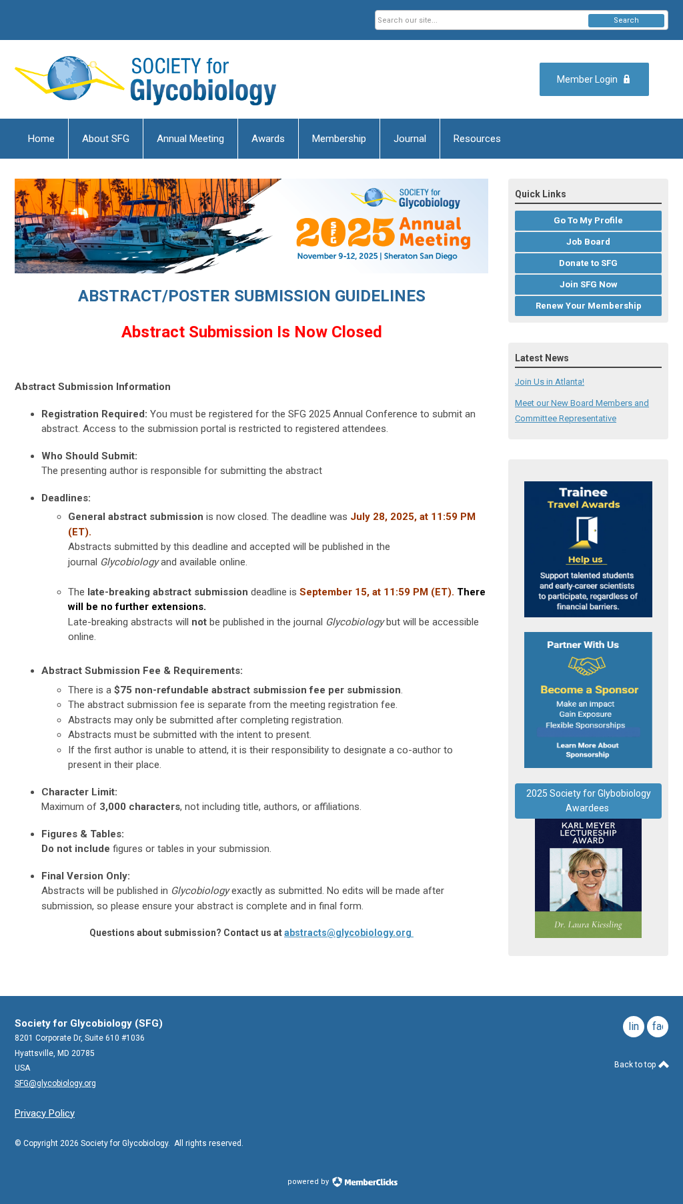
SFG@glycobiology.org (55, 1083)
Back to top (636, 1064)
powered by (309, 1181)
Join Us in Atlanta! (549, 382)
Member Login (587, 79)
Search (626, 20)
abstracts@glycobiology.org (348, 932)
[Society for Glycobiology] (145, 79)
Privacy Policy (45, 1113)
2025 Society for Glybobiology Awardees (588, 801)
